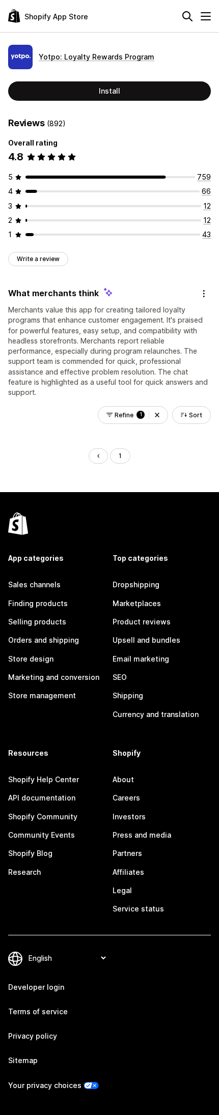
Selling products (37, 621)
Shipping (128, 695)
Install (109, 91)
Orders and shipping (43, 640)
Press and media (142, 835)
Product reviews (142, 621)
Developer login (36, 987)
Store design (30, 658)
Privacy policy (32, 1036)
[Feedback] (204, 294)
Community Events (41, 835)
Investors (129, 816)
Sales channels (34, 584)
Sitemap (23, 1060)
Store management (42, 695)
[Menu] (206, 16)
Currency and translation (156, 714)
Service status (138, 908)
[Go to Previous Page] (98, 456)
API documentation (41, 797)
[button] (157, 415)
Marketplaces (137, 603)
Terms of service (38, 1011)
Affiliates (128, 872)
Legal (122, 890)
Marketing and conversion (53, 677)
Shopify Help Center (43, 779)
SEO (120, 677)
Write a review (38, 259)
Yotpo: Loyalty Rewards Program (96, 56)
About (123, 779)
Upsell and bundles (146, 640)
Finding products (38, 603)
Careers (126, 797)
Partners (127, 853)
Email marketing (141, 658)
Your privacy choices (44, 1085)
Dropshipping (136, 584)
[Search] (187, 16)
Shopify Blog (30, 853)
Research (24, 872)
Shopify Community (42, 816)
